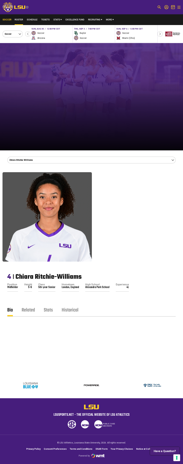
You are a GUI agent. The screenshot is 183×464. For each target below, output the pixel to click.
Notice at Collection (146, 449)
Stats (56, 19)
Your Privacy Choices (122, 449)
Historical (70, 310)
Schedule (32, 19)
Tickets (45, 19)
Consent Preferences (55, 449)
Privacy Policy (33, 449)
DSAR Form (102, 449)
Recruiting (94, 19)
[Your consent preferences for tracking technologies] (176, 457)
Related (28, 310)
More (109, 19)
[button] (28, 34)
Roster (19, 19)
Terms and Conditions (81, 449)
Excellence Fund (75, 20)
